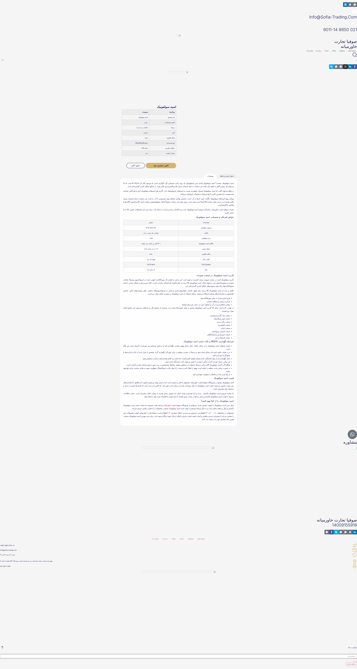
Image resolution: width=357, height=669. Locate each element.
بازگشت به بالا (352, 647)
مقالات (173, 539)
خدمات (181, 539)
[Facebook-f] (354, 66)
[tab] (210, 176)
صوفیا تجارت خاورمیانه (172, 405)
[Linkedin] (345, 4)
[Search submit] (355, 660)
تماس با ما (155, 539)
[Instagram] (345, 66)
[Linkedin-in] (350, 66)
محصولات (191, 539)
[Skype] (331, 66)
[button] (135, 165)
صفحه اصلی (201, 539)
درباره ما (165, 539)
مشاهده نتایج (351, 664)
